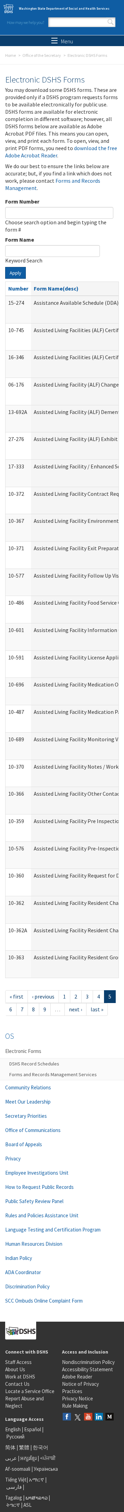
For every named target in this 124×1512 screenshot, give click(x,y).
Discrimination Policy (27, 1286)
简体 (10, 1447)
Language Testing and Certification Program (53, 1229)
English (13, 1429)
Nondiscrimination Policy (88, 1362)
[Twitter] (77, 1417)
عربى (11, 1458)
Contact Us (17, 1384)
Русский (15, 1436)
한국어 (40, 1447)
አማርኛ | (37, 1479)
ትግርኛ (13, 1505)
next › (75, 1009)
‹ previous (43, 996)
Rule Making (75, 1405)
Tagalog (13, 1497)
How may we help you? (25, 22)
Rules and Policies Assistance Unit (42, 1215)
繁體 (24, 1447)
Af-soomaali (17, 1469)
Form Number (22, 201)
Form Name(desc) (56, 288)
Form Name (19, 239)
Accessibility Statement (87, 1369)
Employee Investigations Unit (37, 1172)
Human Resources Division (33, 1244)
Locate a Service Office (29, 1391)
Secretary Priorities (26, 1116)
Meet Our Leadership (28, 1101)
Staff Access (18, 1362)
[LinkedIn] (99, 1417)
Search (110, 22)
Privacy (13, 1158)
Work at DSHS (20, 1376)
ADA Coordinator (23, 1272)
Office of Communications (33, 1130)
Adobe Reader (77, 1376)
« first (16, 996)
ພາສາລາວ (36, 1497)
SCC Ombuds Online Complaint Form (44, 1300)
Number (18, 288)
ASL (27, 1505)
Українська (46, 1469)
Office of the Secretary (41, 55)
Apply (15, 273)
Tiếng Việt (16, 1479)
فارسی (13, 1487)
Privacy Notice (77, 1398)
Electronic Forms (23, 1051)
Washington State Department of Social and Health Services (64, 8)
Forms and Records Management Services (53, 1074)
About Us (15, 1369)
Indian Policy (18, 1258)
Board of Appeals (23, 1144)
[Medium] (109, 1417)
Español (32, 1429)
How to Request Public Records (39, 1187)
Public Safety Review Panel (34, 1201)
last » (97, 1009)
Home (10, 55)
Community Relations (28, 1087)
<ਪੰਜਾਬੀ (48, 1458)
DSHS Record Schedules (34, 1064)
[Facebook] (67, 1417)
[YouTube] (88, 1417)
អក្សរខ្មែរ (28, 1458)
